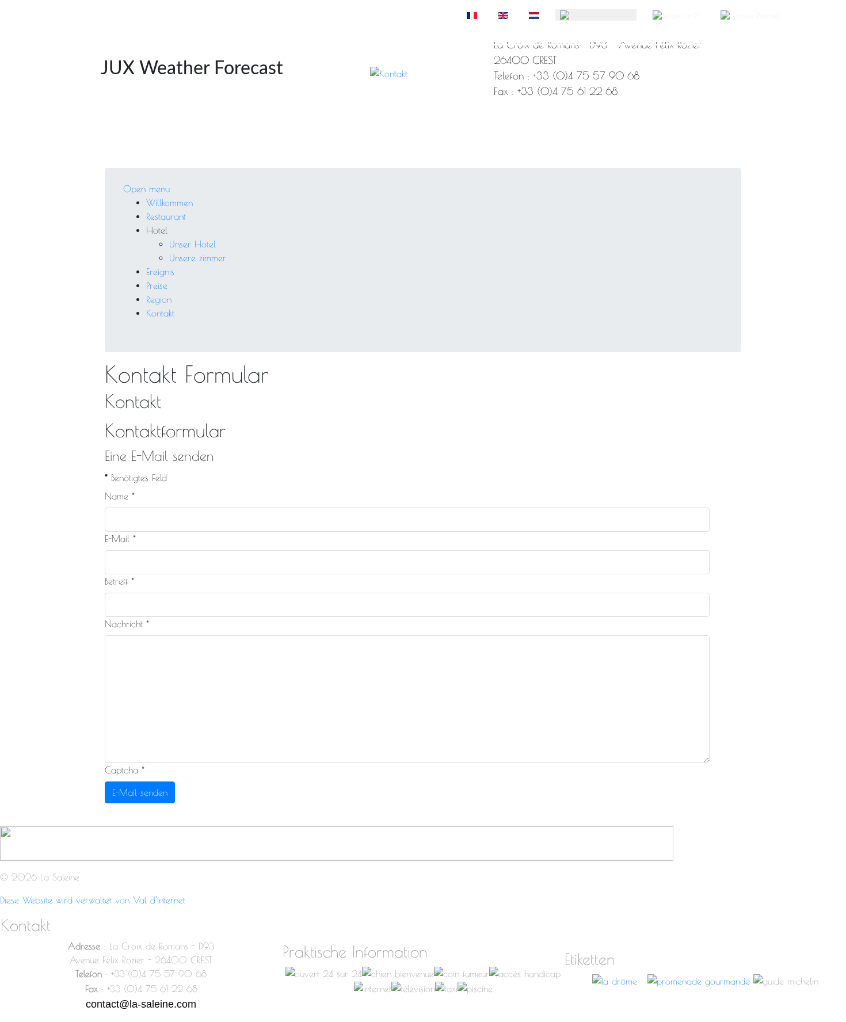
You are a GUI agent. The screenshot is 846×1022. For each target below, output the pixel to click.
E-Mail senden (139, 792)
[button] (156, 230)
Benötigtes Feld (136, 477)
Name (120, 496)
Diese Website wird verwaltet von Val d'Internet (92, 900)
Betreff (119, 581)
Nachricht (127, 624)
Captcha (124, 770)
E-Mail (120, 538)
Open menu (146, 189)
